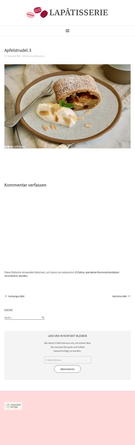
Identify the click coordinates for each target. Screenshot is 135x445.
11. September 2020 (12, 56)
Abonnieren (67, 369)
